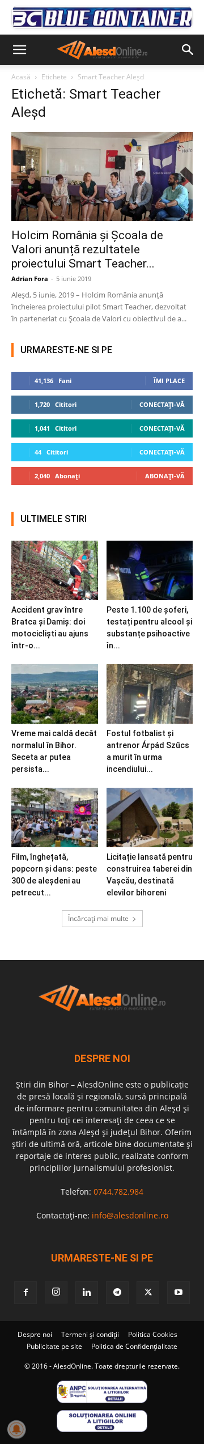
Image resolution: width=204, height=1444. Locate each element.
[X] (148, 1292)
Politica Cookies (152, 1334)
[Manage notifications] (16, 1429)
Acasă (21, 77)
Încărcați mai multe (98, 918)
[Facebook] (25, 1292)
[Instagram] (56, 1292)
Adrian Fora (29, 278)
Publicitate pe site (54, 1346)
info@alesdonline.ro (130, 1215)
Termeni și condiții (90, 1334)
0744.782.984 (118, 1191)
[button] (19, 50)
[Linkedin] (86, 1292)
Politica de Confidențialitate (134, 1346)
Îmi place (169, 380)
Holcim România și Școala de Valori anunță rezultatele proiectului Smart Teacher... (87, 249)
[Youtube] (178, 1292)
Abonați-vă (165, 476)
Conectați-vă (162, 404)
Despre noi (35, 1334)
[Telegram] (117, 1292)
